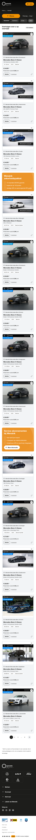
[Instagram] (6, 810)
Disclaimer (5, 830)
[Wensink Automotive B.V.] (7, 4)
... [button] (21, 737)
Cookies (4, 827)
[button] (29, 737)
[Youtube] (13, 810)
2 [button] (14, 737)
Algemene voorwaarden (8, 832)
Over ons (4, 824)
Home (3, 10)
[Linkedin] (10, 810)
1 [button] (11, 737)
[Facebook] (3, 810)
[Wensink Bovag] (13, 820)
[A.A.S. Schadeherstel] (26, 820)
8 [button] (24, 737)
